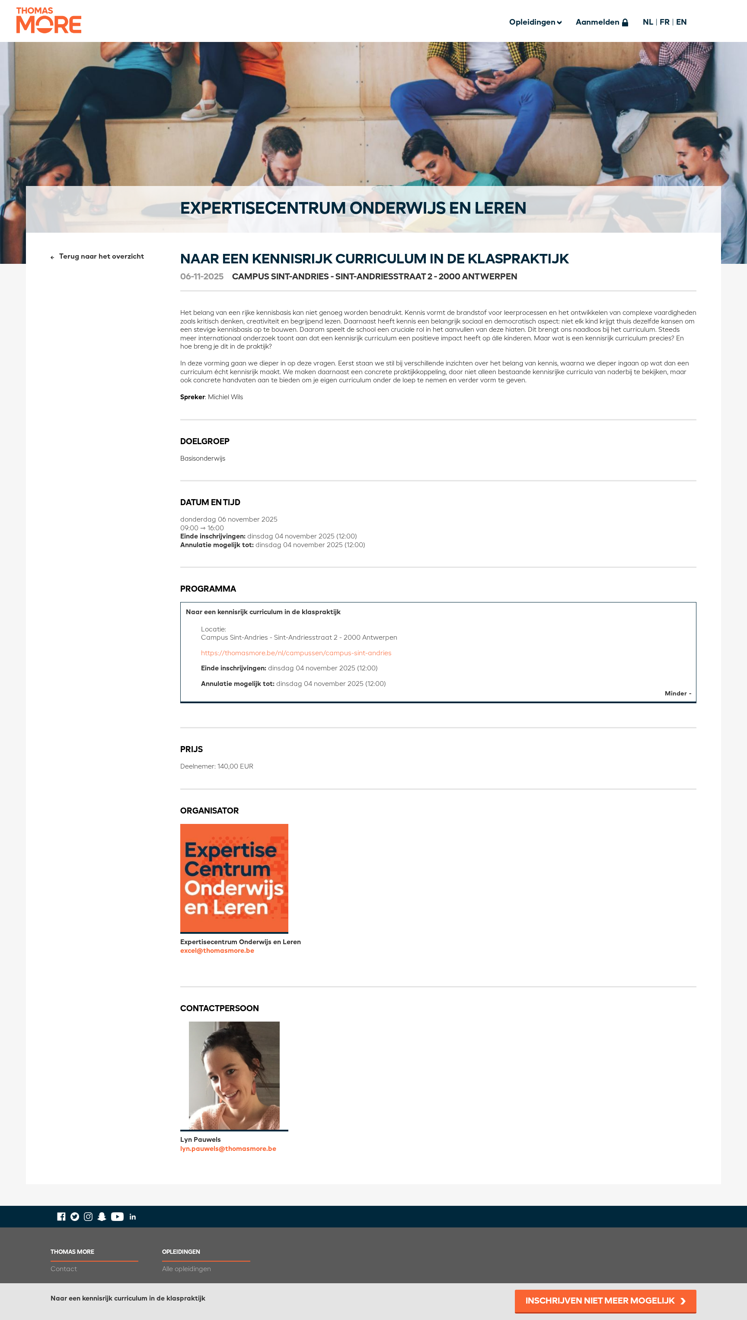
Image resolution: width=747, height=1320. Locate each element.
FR (665, 22)
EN (681, 22)
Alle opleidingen (186, 1269)
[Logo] (48, 38)
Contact (64, 1269)
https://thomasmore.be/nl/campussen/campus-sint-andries (296, 653)
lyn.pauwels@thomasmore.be (228, 1149)
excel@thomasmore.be (217, 951)
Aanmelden (597, 22)
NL (648, 22)
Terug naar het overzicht (101, 256)
